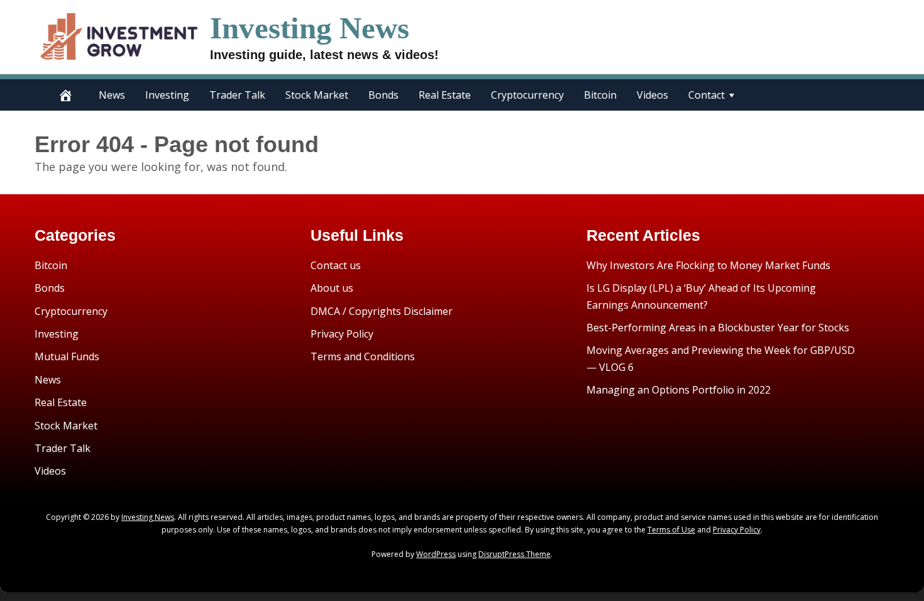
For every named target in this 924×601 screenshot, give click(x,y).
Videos (652, 95)
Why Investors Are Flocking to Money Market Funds (708, 265)
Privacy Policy (342, 334)
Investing (167, 95)
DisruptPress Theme (514, 554)
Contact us (336, 265)
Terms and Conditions (363, 356)
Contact (706, 95)
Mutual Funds (67, 356)
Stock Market (316, 95)
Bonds (383, 95)
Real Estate (445, 95)
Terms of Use (671, 529)
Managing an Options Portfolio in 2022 (678, 390)
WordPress (436, 554)
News (112, 95)
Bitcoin (600, 95)
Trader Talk (237, 95)
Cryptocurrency (527, 95)
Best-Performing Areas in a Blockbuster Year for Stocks (717, 327)
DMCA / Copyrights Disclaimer (382, 311)
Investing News (309, 28)
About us (332, 288)
